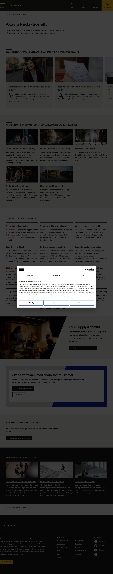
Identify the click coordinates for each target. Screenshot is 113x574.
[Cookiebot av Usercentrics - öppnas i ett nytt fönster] (86, 269)
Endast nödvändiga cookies (31, 303)
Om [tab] (83, 275)
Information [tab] (56, 275)
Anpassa (55, 303)
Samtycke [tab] (30, 275)
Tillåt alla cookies (82, 303)
